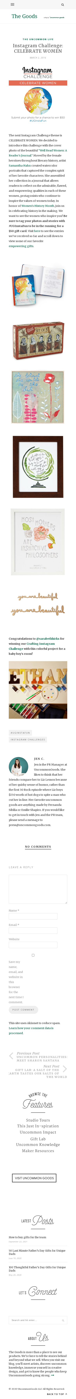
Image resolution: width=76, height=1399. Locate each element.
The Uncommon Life (38, 39)
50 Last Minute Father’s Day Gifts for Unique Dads (37, 1252)
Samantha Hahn (20, 165)
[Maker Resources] (38, 1151)
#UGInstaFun (20, 732)
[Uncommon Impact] (38, 1132)
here (37, 231)
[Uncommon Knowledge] (38, 1145)
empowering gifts (21, 246)
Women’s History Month (37, 206)
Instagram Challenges (28, 739)
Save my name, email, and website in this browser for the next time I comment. (16, 982)
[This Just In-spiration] (38, 1126)
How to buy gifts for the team (27, 1237)
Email (14, 925)
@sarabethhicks (47, 638)
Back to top (56, 1394)
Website (14, 939)
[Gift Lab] (38, 1139)
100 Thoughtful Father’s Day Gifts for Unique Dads (37, 1269)
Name (14, 910)
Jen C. (39, 759)
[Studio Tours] (38, 1120)
